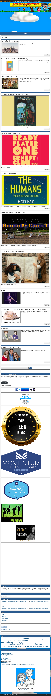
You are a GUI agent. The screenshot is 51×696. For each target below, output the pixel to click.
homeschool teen (13, 644)
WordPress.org (4, 620)
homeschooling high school (20, 643)
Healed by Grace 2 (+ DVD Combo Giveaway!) (14, 212)
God (2, 641)
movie (33, 644)
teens (40, 646)
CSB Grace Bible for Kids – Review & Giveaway (14, 59)
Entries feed (4, 616)
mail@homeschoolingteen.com (28, 664)
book (8, 639)
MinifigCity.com (4, 658)
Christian (20, 639)
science (8, 646)
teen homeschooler (34, 646)
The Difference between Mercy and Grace (13, 251)
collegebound (32, 639)
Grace (3, 290)
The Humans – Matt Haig (8, 173)
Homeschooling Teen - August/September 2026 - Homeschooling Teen (15, 601)
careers (15, 639)
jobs (26, 644)
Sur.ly (28, 401)
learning (28, 644)
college (26, 639)
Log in (3, 614)
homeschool (23, 641)
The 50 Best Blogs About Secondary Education (25, 689)
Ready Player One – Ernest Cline (10, 133)
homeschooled (31, 641)
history (16, 641)
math (31, 644)
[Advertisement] (25, 22)
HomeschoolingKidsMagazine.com (8, 651)
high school (11, 641)
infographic (21, 644)
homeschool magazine (4, 644)
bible (6, 639)
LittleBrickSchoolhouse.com (7, 657)
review (41, 644)
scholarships (3, 646)
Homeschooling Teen (5, 1)
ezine (44, 639)
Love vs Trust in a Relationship (10, 41)
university (45, 646)
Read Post (47, 54)
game (47, 639)
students (15, 646)
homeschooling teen (33, 643)
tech (19, 646)
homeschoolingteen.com (25, 398)
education (36, 639)
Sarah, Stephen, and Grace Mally (10, 347)
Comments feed (5, 618)
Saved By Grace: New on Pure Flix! (11, 76)
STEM (11, 646)
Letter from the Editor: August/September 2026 (39, 608)
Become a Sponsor (5, 664)
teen (28, 646)
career (11, 639)
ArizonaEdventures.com (6, 659)
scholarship (45, 644)
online (36, 644)
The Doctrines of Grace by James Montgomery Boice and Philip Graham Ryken (23, 309)
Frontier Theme (47, 694)
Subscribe (4, 382)
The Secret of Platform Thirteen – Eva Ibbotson (14, 94)
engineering (41, 639)
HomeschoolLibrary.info (6, 653)
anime (2, 639)
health (5, 641)
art (3, 639)
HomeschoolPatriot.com (6, 655)
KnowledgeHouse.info (5, 662)
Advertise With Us (13, 664)
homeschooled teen (39, 641)
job (24, 644)
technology (23, 646)
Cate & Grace (5, 328)
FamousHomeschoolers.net (7, 654)
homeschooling (7, 643)
